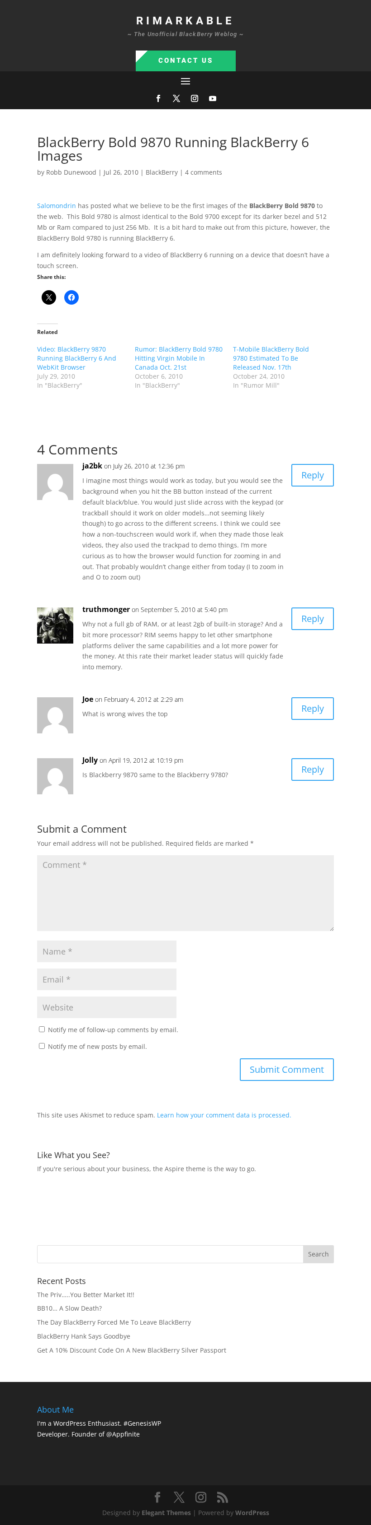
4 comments (203, 172)
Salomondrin (56, 205)
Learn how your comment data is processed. (224, 1115)
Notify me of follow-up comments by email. (113, 1029)
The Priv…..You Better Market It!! (85, 1294)
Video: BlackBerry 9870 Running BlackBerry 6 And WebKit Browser (76, 358)
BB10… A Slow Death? (69, 1308)
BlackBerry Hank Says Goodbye (83, 1336)
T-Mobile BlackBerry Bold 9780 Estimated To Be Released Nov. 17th (271, 358)
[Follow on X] (176, 98)
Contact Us (185, 60)
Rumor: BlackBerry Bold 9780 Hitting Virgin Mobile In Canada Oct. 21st (179, 358)
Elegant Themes (166, 1512)
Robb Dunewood (71, 172)
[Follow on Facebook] (158, 98)
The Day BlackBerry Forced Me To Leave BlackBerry (114, 1322)
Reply (312, 475)
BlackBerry (162, 172)
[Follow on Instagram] (194, 98)
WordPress (252, 1512)
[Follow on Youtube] (212, 98)
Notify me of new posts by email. (97, 1046)
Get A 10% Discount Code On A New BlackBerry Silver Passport (131, 1350)
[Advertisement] (201, 1208)
